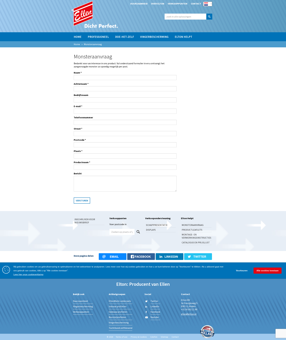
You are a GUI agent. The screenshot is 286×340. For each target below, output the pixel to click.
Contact (196, 3)
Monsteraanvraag (192, 224)
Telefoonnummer (83, 117)
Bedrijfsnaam (81, 95)
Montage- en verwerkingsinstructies (196, 236)
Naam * (78, 72)
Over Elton (157, 3)
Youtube (154, 317)
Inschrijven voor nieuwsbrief (84, 221)
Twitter (154, 301)
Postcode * (80, 139)
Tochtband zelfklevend (120, 327)
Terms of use (121, 337)
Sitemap (164, 337)
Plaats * (78, 151)
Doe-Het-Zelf (124, 37)
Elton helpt (183, 37)
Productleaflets (192, 229)
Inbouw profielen (117, 306)
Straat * (78, 128)
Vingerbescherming (154, 37)
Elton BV (95, 14)
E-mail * (78, 106)
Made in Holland (207, 332)
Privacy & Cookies (139, 337)
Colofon (153, 337)
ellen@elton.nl (188, 314)
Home (77, 37)
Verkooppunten (177, 3)
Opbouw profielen (118, 311)
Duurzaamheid (139, 3)
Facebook (155, 311)
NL (207, 4)
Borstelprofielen (117, 317)
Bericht (78, 173)
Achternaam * (81, 83)
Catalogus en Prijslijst (196, 242)
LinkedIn (154, 306)
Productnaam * (82, 162)
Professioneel (98, 37)
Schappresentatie (157, 224)
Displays (151, 229)
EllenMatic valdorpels (120, 301)
